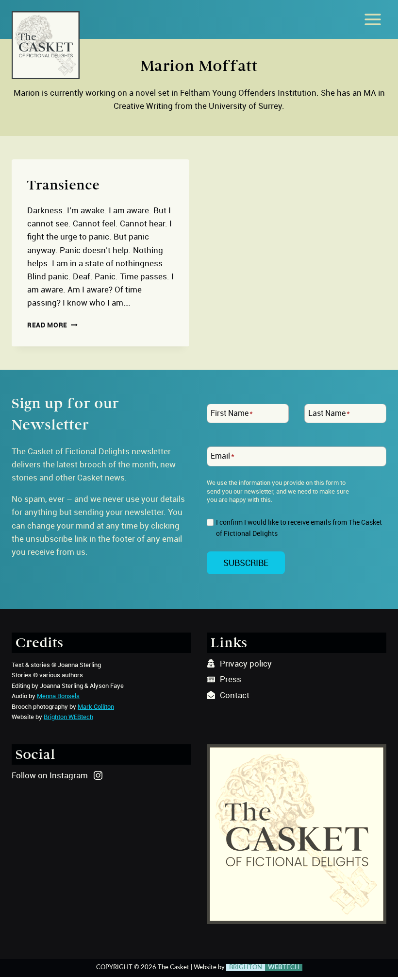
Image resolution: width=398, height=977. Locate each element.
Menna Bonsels (58, 695)
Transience (63, 185)
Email (222, 456)
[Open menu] (372, 19)
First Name (232, 413)
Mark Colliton (96, 706)
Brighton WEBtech (68, 716)
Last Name (329, 413)
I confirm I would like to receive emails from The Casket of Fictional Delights (299, 527)
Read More (52, 325)
